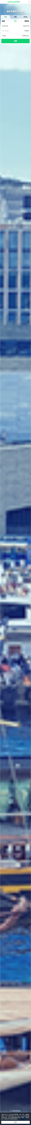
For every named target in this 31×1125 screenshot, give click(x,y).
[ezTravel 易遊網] (15, 2)
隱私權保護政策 (13, 1118)
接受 (15, 1122)
